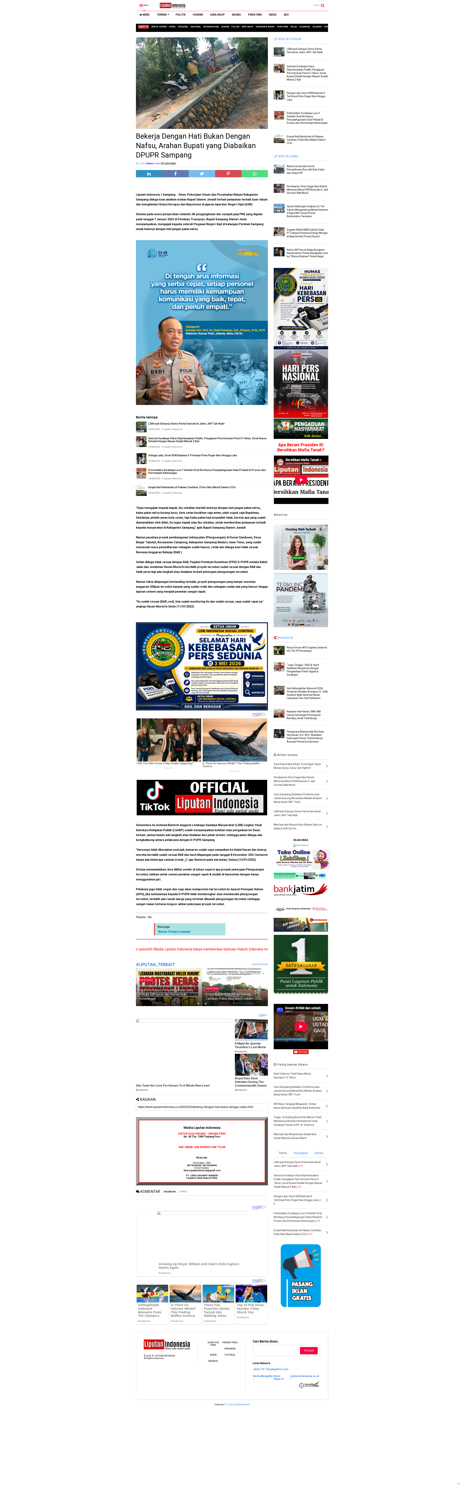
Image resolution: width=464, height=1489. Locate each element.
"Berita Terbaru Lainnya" (174, 931)
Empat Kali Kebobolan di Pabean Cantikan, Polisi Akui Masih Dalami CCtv (192, 487)
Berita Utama (212, 988)
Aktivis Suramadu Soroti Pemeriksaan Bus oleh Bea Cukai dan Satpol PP (305, 169)
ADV (286, 14)
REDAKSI (213, 1361)
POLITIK (181, 14)
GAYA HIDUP (217, 14)
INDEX (272, 14)
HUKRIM (198, 14)
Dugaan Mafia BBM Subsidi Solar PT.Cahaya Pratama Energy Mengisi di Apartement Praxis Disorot (307, 233)
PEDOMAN (229, 1348)
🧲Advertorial (283, 637)
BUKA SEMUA (259, 964)
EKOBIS (236, 14)
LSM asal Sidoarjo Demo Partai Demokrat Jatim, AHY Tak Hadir (186, 423)
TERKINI (162, 14)
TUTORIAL (229, 1355)
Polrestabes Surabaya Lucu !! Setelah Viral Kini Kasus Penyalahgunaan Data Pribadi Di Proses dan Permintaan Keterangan (207, 471)
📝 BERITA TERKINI (288, 39)
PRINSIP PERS (229, 1342)
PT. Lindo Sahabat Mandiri (237, 1404)
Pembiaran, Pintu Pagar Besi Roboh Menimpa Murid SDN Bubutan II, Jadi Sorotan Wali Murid (307, 189)
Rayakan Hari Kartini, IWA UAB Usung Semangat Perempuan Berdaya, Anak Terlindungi (304, 714)
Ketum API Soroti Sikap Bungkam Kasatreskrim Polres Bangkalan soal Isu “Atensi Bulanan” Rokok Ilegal (307, 253)
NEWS (146, 14)
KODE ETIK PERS (213, 1343)
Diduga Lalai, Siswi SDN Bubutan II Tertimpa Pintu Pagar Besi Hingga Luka (192, 455)
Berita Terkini (146, 988)
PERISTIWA (255, 14)
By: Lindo (140, 163)
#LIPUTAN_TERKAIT (155, 964)
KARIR (213, 1355)
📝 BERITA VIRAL (286, 156)
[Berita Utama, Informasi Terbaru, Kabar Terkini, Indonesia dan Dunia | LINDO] (171, 6)
